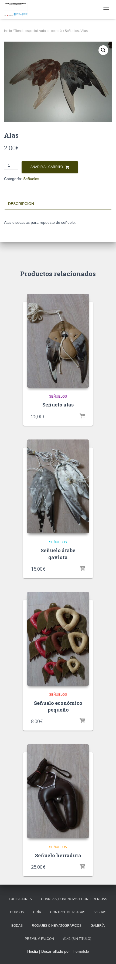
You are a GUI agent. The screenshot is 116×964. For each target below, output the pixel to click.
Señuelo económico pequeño (58, 706)
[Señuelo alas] (58, 341)
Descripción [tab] (21, 203)
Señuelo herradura (58, 855)
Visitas (100, 912)
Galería (98, 926)
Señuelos (72, 31)
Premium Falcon (39, 939)
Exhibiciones (20, 899)
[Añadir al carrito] (82, 416)
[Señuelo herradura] (58, 791)
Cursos (17, 912)
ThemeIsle (80, 951)
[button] (103, 50)
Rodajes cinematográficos (56, 926)
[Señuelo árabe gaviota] (58, 486)
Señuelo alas (58, 404)
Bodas (17, 926)
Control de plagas (67, 912)
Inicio (8, 31)
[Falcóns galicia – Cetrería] (18, 9)
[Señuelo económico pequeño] (58, 639)
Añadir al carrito (46, 167)
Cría (37, 912)
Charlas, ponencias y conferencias (74, 899)
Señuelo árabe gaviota (58, 553)
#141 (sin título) (77, 939)
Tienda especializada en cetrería (38, 31)
